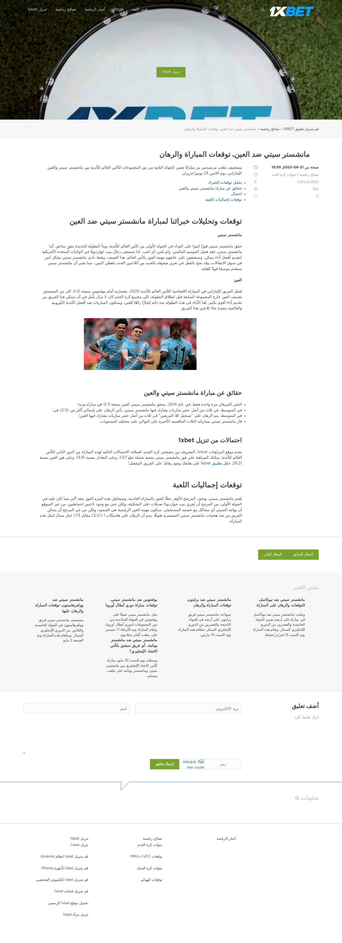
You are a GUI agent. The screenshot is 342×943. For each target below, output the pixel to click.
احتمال (236, 194)
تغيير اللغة (140, 9)
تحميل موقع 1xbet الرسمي (68, 903)
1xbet (119, 9)
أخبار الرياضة (95, 9)
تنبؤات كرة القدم (283, 174)
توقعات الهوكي (151, 879)
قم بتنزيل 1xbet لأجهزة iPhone (64, 868)
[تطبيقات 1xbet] (292, 9)
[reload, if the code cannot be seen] (191, 764)
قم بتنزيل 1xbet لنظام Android (64, 856)
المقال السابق (303, 554)
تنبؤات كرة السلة (149, 868)
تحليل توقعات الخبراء (225, 182)
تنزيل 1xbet (37, 9)
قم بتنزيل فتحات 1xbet (71, 891)
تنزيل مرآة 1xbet (75, 914)
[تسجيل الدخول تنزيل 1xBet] (262, 9)
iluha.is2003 (308, 181)
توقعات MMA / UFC (146, 856)
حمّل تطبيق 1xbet (215, 463)
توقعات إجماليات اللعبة (224, 199)
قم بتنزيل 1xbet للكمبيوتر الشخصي (62, 879)
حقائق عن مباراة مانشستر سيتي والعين (210, 188)
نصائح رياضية (65, 9)
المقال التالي (273, 554)
